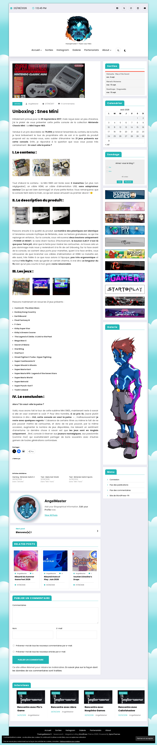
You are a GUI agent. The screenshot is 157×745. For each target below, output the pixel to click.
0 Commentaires (68, 104)
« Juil (107, 144)
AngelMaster (33, 104)
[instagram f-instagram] (131, 8)
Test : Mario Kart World (50, 477)
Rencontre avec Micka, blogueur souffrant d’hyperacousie (92, 712)
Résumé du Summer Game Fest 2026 (24, 578)
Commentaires (19, 605)
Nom (14, 628)
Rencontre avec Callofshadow (58, 708)
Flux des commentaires (120, 490)
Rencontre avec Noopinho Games (25, 708)
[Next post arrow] (97, 531)
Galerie (76, 50)
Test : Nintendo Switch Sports (80, 477)
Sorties (49, 50)
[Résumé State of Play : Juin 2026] (55, 560)
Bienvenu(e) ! (24, 532)
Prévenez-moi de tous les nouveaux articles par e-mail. (41, 651)
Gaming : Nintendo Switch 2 (23, 477)
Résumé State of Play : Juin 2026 (52, 578)
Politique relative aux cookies (70, 741)
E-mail (59, 628)
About (105, 50)
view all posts (51, 515)
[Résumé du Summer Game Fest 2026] (26, 560)
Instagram (63, 50)
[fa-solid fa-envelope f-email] (145, 8)
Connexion (114, 479)
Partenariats (91, 50)
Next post (20, 529)
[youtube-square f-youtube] (138, 8)
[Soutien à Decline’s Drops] (85, 560)
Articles (17, 104)
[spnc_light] (125, 50)
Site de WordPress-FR (119, 495)
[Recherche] (118, 50)
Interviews (20, 693)
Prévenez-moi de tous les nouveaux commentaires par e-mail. (44, 645)
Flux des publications (119, 485)
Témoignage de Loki (128, 707)
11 (114, 127)
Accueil (35, 50)
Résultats (128, 182)
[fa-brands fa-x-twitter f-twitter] (124, 8)
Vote (119, 182)
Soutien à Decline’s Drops (82, 578)
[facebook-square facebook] (117, 8)
